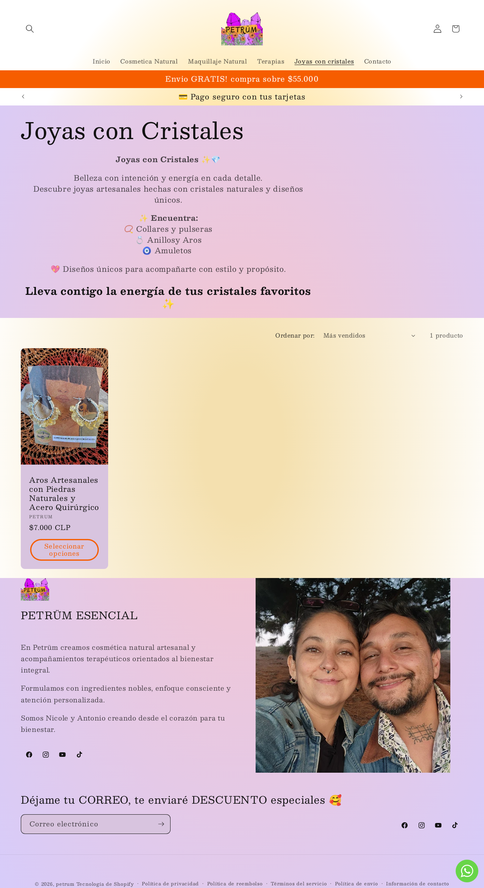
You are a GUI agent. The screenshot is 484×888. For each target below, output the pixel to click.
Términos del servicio (299, 883)
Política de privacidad (170, 883)
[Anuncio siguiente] (461, 97)
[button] (30, 29)
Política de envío (356, 883)
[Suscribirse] (161, 824)
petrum (65, 884)
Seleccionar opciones (64, 550)
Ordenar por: (295, 335)
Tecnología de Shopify (105, 884)
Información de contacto (417, 883)
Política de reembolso (235, 883)
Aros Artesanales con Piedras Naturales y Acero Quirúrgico (64, 494)
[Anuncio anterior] (23, 97)
